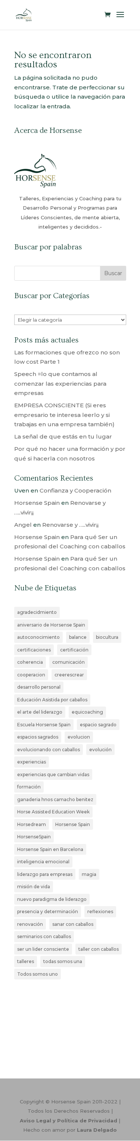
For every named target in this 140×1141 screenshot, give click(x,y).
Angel (23, 524)
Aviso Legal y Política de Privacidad (68, 1121)
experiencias (31, 762)
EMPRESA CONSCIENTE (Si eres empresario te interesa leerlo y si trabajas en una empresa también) (64, 415)
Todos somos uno (37, 974)
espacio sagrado (98, 724)
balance (78, 637)
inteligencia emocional (43, 861)
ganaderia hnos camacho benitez (55, 799)
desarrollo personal (38, 687)
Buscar (113, 273)
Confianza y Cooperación (75, 490)
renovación (30, 924)
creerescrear (69, 675)
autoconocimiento (38, 637)
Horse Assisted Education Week (53, 812)
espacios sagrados (37, 737)
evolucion (79, 737)
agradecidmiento (37, 612)
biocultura (107, 637)
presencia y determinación (47, 911)
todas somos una (62, 961)
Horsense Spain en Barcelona (50, 849)
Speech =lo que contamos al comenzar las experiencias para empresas (60, 383)
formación (29, 787)
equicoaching (87, 712)
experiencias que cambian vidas (53, 774)
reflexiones (100, 911)
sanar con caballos (72, 924)
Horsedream (31, 824)
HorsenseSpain (34, 836)
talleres (25, 961)
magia (89, 874)
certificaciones (34, 650)
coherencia (30, 662)
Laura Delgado (97, 1130)
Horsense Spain (37, 502)
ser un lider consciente (43, 949)
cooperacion (31, 675)
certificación (74, 650)
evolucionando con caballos (48, 749)
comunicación (68, 662)
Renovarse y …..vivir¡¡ (70, 524)
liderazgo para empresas (44, 874)
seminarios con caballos (44, 936)
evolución (100, 749)
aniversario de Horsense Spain (51, 625)
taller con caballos (98, 949)
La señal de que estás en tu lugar (63, 436)
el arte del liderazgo (39, 712)
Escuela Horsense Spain (44, 724)
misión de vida (33, 886)
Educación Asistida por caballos (52, 699)
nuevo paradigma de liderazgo (52, 899)
